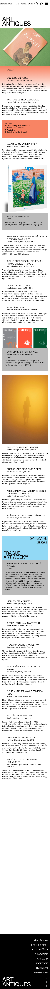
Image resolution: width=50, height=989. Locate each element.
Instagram (42, 967)
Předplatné (41, 972)
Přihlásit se (40, 940)
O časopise (41, 954)
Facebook (42, 963)
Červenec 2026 (24, 3)
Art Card (42, 958)
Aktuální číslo (39, 949)
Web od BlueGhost (47, 981)
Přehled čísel (39, 944)
